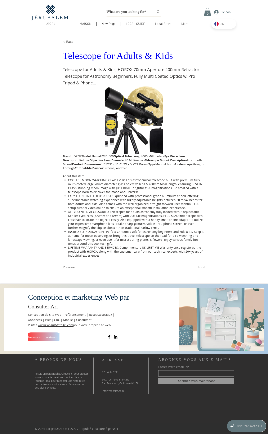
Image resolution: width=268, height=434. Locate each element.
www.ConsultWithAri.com (55, 325)
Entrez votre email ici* (173, 366)
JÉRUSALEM (50, 17)
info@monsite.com (113, 390)
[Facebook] (109, 336)
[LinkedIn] (115, 336)
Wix (115, 429)
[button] (135, 24)
